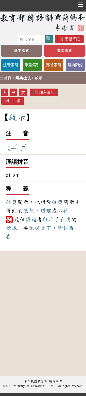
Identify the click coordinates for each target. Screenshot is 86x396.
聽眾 (11, 228)
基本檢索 (21, 50)
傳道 (31, 219)
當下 (46, 228)
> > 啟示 (21, 78)
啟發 (11, 202)
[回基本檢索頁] (43, 22)
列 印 (12, 101)
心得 (63, 211)
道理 (46, 211)
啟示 (48, 219)
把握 (34, 228)
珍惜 (63, 228)
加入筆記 (46, 92)
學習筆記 (72, 39)
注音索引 (10, 65)
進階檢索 (64, 50)
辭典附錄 (75, 65)
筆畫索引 (32, 65)
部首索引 (53, 65)
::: (1, 78)
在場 (65, 219)
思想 (28, 211)
